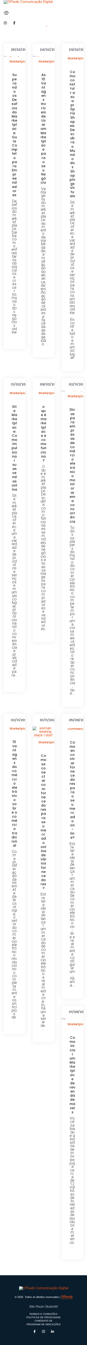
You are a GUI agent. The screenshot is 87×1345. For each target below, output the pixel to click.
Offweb (66, 1297)
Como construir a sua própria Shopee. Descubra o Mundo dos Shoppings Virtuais (72, 134)
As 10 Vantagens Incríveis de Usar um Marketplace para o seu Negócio (43, 129)
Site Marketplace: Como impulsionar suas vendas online (14, 448)
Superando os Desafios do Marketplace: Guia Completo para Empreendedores (14, 135)
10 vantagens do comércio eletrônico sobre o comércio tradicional (14, 794)
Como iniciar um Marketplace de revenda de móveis (72, 1075)
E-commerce (76, 727)
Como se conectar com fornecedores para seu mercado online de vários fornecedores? (43, 822)
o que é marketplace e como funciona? (43, 434)
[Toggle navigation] (6, 12)
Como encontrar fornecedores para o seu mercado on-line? (72, 790)
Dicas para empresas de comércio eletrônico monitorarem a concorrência (72, 465)
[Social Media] (5, 23)
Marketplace (20, 61)
